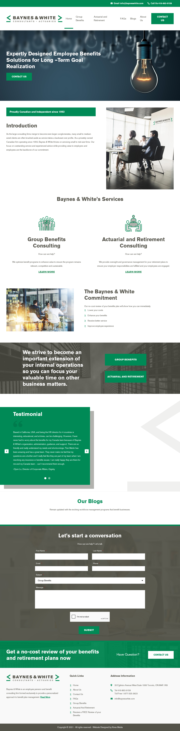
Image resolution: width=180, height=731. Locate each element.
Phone (96, 563)
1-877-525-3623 (130, 693)
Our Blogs (90, 501)
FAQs (123, 18)
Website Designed (101, 727)
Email (39, 563)
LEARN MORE (46, 271)
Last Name (98, 551)
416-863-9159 (124, 690)
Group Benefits (80, 18)
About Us (143, 18)
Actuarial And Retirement (83, 707)
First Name (41, 551)
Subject (40, 575)
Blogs (133, 18)
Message (40, 587)
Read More (45, 697)
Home (69, 18)
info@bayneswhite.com (125, 698)
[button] (45, 478)
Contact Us (162, 18)
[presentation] (7, 451)
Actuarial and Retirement (100, 18)
